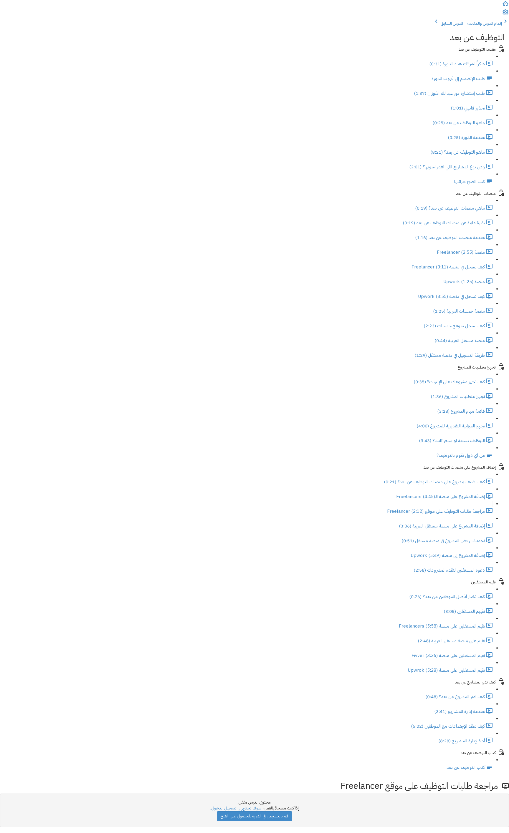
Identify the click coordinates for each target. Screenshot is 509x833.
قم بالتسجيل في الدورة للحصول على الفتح (254, 816)
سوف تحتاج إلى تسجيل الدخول (236, 808)
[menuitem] (505, 14)
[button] (505, 6)
